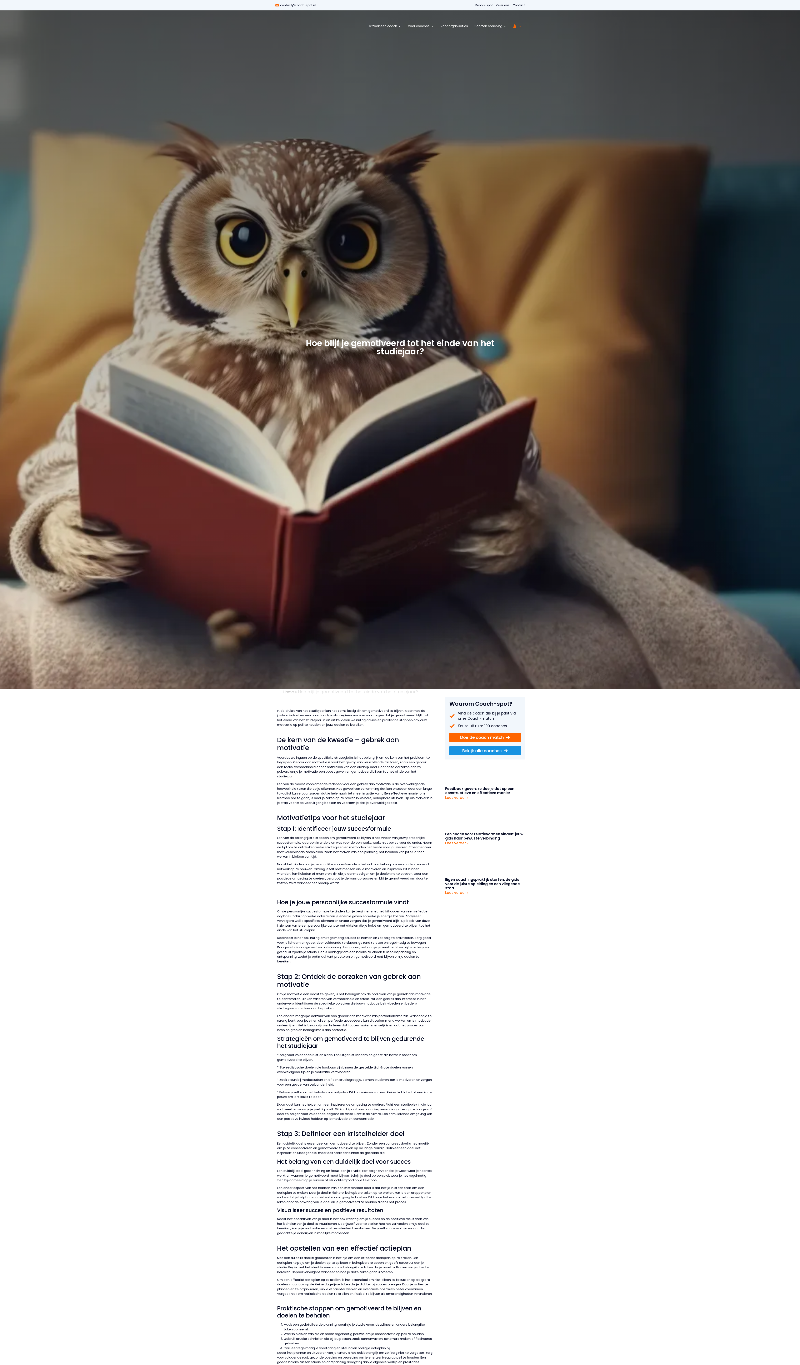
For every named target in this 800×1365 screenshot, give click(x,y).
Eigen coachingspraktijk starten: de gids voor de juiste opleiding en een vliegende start (482, 884)
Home (288, 691)
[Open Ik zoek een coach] (399, 26)
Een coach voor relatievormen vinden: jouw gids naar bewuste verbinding (484, 836)
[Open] (520, 26)
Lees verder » (456, 797)
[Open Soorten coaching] (504, 26)
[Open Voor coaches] (432, 26)
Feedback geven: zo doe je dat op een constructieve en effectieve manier (479, 790)
